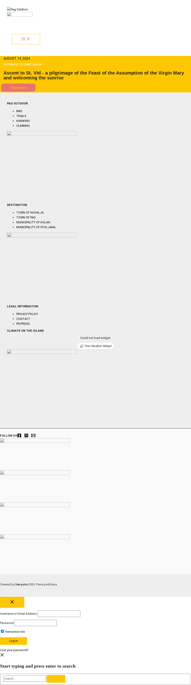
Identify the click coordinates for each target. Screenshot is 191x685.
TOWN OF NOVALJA (30, 212)
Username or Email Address (18, 613)
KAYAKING (23, 121)
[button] (18, 88)
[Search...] (25, 678)
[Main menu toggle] (26, 39)
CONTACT (23, 319)
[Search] (56, 679)
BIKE (19, 111)
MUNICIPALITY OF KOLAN (33, 222)
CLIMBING (23, 125)
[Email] (33, 436)
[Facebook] (19, 436)
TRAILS (21, 116)
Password (7, 623)
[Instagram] (26, 436)
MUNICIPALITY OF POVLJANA (35, 227)
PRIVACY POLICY (27, 314)
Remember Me (15, 631)
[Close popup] (12, 602)
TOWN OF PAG (26, 217)
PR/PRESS (23, 323)
